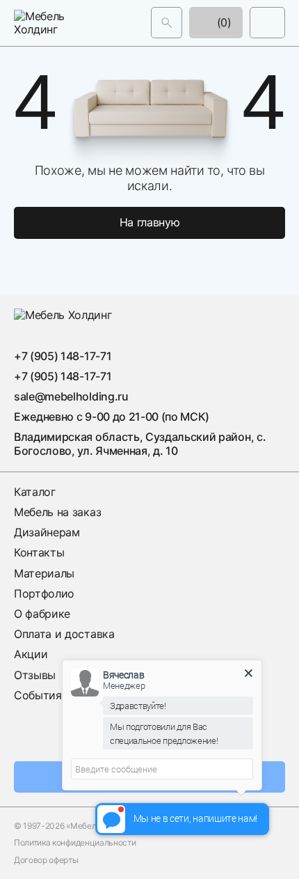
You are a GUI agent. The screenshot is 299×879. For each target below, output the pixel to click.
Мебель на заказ (57, 512)
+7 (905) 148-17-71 (62, 356)
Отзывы (35, 675)
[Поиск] (166, 22)
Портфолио (44, 593)
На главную (150, 222)
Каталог (35, 492)
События (38, 695)
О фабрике (42, 614)
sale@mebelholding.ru (71, 396)
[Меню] (267, 22)
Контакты (39, 552)
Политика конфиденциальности (75, 843)
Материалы (44, 573)
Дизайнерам (47, 532)
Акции (30, 654)
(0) (222, 22)
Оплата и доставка (64, 634)
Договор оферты (46, 860)
